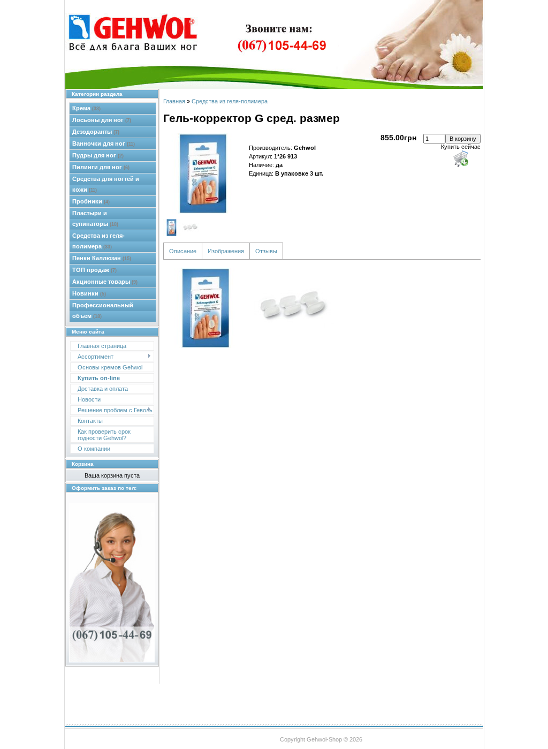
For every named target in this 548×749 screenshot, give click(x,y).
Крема (86, 108)
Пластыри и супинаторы (95, 218)
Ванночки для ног (103, 143)
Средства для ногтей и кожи (105, 184)
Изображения (226, 251)
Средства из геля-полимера (98, 240)
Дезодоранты (95, 131)
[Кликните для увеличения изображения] (203, 173)
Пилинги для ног (101, 167)
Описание (182, 251)
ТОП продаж (94, 270)
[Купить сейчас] (460, 158)
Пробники (91, 201)
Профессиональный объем (102, 310)
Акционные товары (105, 281)
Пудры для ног (98, 155)
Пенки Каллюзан (101, 258)
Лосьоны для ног (101, 120)
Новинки (89, 293)
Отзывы (266, 251)
